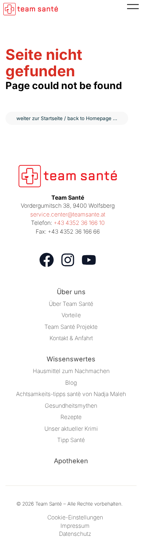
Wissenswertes (71, 359)
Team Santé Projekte (71, 326)
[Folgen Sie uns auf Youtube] (89, 260)
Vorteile (71, 315)
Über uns (71, 292)
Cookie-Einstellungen (75, 517)
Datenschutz (75, 533)
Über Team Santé (71, 303)
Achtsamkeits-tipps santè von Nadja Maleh (71, 394)
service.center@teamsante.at (67, 214)
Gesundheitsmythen (71, 405)
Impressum (75, 525)
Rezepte (71, 417)
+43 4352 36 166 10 (79, 222)
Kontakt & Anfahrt (71, 338)
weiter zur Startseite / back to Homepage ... (66, 118)
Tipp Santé (71, 440)
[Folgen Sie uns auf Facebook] (46, 260)
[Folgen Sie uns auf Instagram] (67, 260)
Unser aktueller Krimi (71, 428)
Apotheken (71, 461)
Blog (71, 382)
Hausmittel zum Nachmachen (71, 371)
